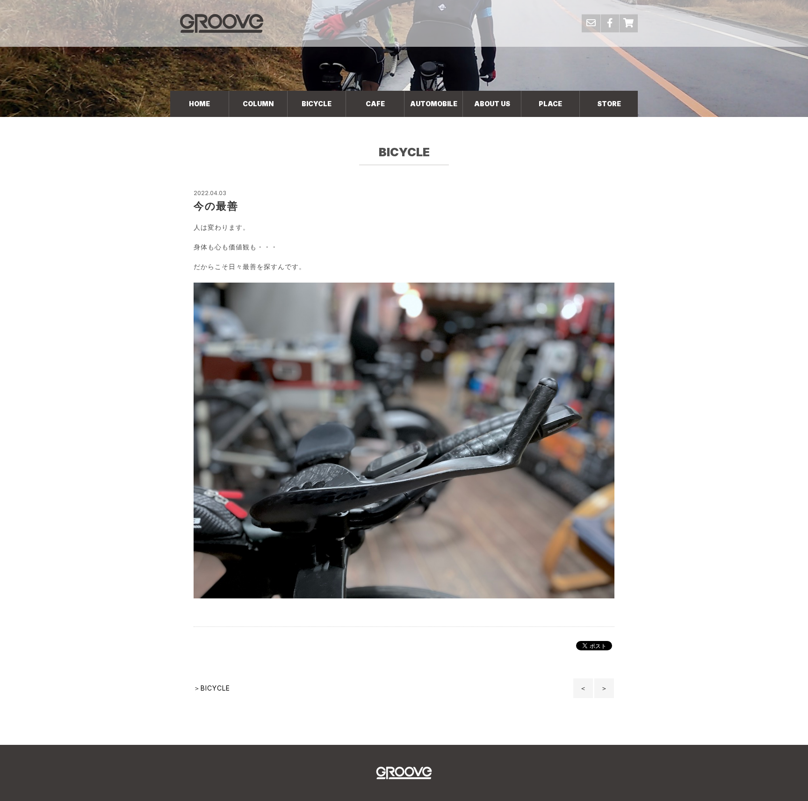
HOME (199, 104)
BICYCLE (317, 104)
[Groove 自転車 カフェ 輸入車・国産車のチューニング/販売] (222, 23)
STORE (609, 104)
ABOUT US (492, 104)
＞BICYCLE (212, 688)
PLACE (550, 104)
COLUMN (258, 104)
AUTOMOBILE (433, 104)
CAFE (375, 104)
